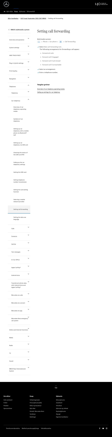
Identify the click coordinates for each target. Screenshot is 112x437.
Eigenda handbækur (62, 417)
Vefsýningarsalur (35, 400)
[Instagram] (107, 428)
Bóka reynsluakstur (35, 406)
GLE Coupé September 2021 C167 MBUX (33, 18)
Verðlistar (33, 414)
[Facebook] (100, 428)
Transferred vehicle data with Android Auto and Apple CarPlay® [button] (19, 285)
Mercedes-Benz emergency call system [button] (19, 320)
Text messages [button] (15, 252)
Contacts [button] (14, 236)
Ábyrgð (58, 414)
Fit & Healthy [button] (13, 71)
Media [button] (11, 338)
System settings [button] (14, 48)
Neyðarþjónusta (61, 411)
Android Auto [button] (15, 275)
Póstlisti (6, 406)
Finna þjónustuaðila (36, 403)
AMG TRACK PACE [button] (15, 55)
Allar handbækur (13, 18)
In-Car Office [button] (15, 260)
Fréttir (5, 403)
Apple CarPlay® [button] (16, 267)
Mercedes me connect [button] (18, 303)
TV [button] (10, 353)
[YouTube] (103, 428)
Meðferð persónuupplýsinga (30, 428)
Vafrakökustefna (46, 428)
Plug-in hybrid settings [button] (16, 63)
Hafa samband (8, 400)
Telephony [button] (14, 93)
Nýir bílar (32, 408)
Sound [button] (11, 361)
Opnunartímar (8, 408)
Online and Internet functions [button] (18, 330)
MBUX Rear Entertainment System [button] (17, 370)
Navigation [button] (12, 79)
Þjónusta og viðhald (62, 408)
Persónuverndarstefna (13, 428)
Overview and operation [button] (16, 40)
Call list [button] (13, 244)
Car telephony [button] (15, 101)
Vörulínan (59, 406)
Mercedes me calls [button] (17, 295)
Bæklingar (33, 417)
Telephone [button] (12, 86)
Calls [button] (12, 228)
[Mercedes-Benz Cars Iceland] (6, 4)
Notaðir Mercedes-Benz (37, 411)
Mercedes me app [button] (16, 311)
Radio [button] (11, 345)
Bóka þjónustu (60, 400)
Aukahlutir (59, 403)
